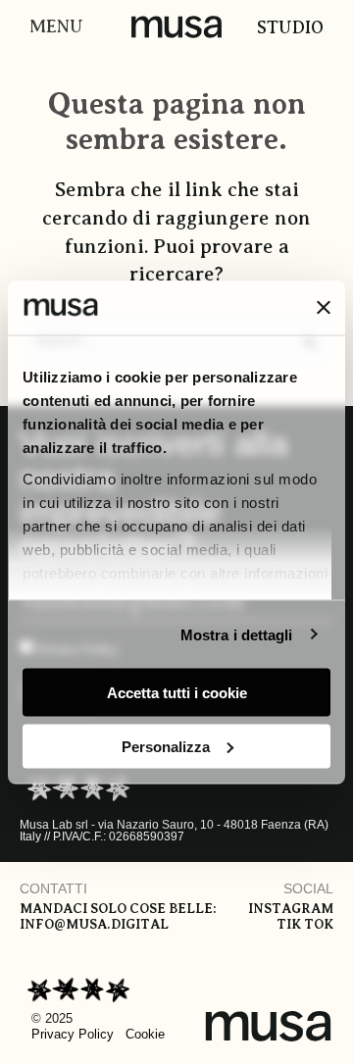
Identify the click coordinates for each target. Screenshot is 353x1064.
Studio (290, 27)
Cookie (145, 1034)
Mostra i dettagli (236, 634)
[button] (51, 27)
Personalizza (166, 745)
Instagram (290, 908)
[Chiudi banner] (323, 308)
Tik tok (305, 924)
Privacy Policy (72, 1034)
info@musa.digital (94, 924)
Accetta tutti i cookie (177, 692)
